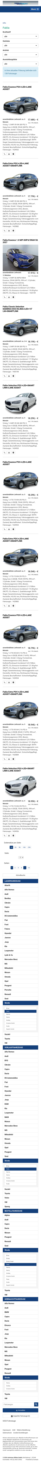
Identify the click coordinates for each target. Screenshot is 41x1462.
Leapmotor (9, 951)
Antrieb (6, 50)
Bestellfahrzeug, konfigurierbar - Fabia (20, 119)
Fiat (6, 920)
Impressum (7, 1430)
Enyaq (8, 1258)
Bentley (8, 898)
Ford (6, 924)
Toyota (7, 1039)
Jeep (7, 942)
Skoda (7, 1003)
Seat (6, 999)
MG (6, 964)
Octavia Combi (10, 1023)
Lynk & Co (9, 955)
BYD (6, 1060)
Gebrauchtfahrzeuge (15, 1299)
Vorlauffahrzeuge (14, 1047)
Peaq (7, 1279)
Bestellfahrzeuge (13, 1211)
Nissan (7, 972)
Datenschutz (7, 1433)
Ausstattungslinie (10, 59)
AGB (13, 1430)
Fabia (7, 1011)
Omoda (7, 977)
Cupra (7, 907)
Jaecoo (8, 938)
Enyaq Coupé (9, 1261)
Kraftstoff (7, 32)
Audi (6, 894)
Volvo (7, 1198)
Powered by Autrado (32, 1459)
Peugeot (8, 985)
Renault (8, 994)
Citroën (7, 903)
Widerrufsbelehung (23, 1430)
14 (29, 868)
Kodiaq (8, 1020)
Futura (7, 929)
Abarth (7, 885)
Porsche (8, 990)
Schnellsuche (20, 875)
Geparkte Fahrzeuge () (21, 1416)
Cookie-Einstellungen (20, 1433)
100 (24, 847)
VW (6, 1043)
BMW (7, 1312)
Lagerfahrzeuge (12, 881)
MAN (7, 1117)
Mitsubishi (9, 968)
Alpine (7, 1215)
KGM (7, 1104)
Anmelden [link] (21, 1410)
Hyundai (8, 933)
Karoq (8, 1017)
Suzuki (7, 1034)
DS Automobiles (11, 916)
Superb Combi (10, 1029)
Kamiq (8, 1014)
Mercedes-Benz (11, 959)
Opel (6, 981)
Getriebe (6, 41)
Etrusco (8, 1325)
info (4, 23)
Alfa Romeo (9, 890)
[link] (5, 154)
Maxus (7, 1121)
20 (15, 847)
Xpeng (7, 1206)
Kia (6, 946)
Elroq (7, 1008)
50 (19, 847)
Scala (7, 1026)
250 (29, 847)
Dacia (7, 911)
